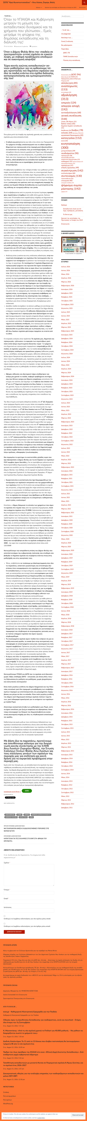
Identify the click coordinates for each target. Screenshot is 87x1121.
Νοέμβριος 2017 (66, 637)
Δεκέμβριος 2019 (67, 558)
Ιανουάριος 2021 (66, 516)
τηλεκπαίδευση (67, 178)
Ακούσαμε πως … (67, 37)
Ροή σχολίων (7, 1100)
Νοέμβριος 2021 (66, 478)
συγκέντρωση (72, 170)
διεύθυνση (66, 130)
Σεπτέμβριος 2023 (67, 395)
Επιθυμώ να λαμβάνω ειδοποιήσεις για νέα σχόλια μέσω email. (27, 919)
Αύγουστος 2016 (67, 690)
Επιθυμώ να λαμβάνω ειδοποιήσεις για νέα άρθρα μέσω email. (27, 926)
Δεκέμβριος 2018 (67, 596)
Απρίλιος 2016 (66, 702)
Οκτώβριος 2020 (67, 528)
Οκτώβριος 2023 (67, 391)
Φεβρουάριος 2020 (67, 550)
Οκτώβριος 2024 (67, 346)
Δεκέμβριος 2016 (67, 675)
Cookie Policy (41, 1117)
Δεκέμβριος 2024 (67, 338)
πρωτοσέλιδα (70, 253)
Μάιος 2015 (65, 739)
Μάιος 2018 (65, 615)
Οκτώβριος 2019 (67, 565)
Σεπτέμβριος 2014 (67, 770)
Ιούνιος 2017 (65, 652)
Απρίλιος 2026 (66, 278)
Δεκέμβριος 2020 (67, 520)
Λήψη (27, 790)
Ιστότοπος (7, 907)
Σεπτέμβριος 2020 (67, 531)
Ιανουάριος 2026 (66, 289)
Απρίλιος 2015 (66, 743)
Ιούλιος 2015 (65, 732)
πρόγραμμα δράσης (68, 163)
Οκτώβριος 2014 (67, 766)
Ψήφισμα (65, 80)
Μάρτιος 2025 (66, 327)
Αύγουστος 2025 (67, 308)
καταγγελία (23, 817)
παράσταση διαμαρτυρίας (70, 159)
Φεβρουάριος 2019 (67, 588)
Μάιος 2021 (65, 501)
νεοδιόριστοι (70, 153)
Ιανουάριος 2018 (66, 630)
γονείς (20, 814)
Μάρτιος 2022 (66, 463)
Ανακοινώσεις (66, 74)
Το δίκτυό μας (67, 214)
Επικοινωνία (82, 7)
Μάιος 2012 (65, 796)
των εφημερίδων (77, 253)
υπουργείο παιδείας (67, 182)
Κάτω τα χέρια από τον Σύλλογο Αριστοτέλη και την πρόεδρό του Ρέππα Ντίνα (30, 951)
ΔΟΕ (76, 74)
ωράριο (64, 191)
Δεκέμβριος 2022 (67, 429)
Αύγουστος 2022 (67, 444)
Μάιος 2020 (65, 539)
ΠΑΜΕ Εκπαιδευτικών (70, 56)
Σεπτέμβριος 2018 (67, 607)
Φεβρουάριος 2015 (67, 751)
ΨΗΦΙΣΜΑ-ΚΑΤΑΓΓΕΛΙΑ (30, 991)
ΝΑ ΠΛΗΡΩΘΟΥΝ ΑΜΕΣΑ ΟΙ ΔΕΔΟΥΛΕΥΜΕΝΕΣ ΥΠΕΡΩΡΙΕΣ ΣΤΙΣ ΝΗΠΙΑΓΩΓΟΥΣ (26, 828)
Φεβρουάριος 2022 (67, 467)
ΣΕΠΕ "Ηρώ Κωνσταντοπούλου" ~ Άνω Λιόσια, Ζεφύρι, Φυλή (29, 2)
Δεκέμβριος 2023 (67, 384)
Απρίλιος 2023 (66, 414)
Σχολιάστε (34, 46)
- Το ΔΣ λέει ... (8, 16)
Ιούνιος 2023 (65, 407)
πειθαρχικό (66, 161)
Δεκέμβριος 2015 (67, 717)
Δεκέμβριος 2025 (67, 293)
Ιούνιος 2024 (65, 361)
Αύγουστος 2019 (67, 573)
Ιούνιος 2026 (65, 270)
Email (6, 898)
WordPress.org (8, 1104)
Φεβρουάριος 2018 (67, 626)
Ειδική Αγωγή (65, 77)
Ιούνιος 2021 (65, 497)
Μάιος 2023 (65, 410)
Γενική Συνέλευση (67, 41)
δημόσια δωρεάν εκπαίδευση (41, 814)
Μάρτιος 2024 (66, 372)
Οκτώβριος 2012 (67, 789)
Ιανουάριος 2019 (66, 592)
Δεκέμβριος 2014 (67, 758)
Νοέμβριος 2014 (66, 762)
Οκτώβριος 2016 (67, 683)
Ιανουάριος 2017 (66, 671)
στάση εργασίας (70, 168)
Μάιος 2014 (65, 777)
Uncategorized (66, 34)
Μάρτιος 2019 (66, 584)
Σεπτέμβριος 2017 (67, 645)
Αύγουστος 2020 (67, 535)
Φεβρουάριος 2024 (67, 376)
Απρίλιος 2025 (66, 323)
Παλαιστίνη (67, 79)
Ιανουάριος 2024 (66, 380)
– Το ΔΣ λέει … (66, 30)
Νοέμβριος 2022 (66, 433)
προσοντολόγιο (78, 161)
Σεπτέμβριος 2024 (67, 350)
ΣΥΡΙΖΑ (77, 79)
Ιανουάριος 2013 (66, 781)
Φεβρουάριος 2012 (67, 804)
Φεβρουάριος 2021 (67, 512)
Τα (66, 253)
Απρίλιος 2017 (66, 660)
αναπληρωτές (10, 814)
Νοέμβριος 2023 (66, 388)
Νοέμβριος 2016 (66, 679)
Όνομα (7, 890)
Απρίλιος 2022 (66, 459)
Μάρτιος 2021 (66, 509)
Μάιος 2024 (65, 365)
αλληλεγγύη (69, 83)
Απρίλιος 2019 (66, 581)
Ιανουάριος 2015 (66, 755)
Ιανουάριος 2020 (66, 554)
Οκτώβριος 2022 (67, 437)
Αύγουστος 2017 (67, 649)
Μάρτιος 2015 (66, 747)
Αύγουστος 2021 (67, 490)
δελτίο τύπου (68, 124)
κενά (31, 817)
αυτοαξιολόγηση (71, 113)
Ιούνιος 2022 (65, 452)
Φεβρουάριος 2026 (67, 285)
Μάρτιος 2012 (66, 800)
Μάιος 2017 (65, 656)
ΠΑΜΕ (74, 77)
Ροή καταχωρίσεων (9, 1096)
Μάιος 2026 (65, 274)
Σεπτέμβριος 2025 (67, 304)
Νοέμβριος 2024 (66, 342)
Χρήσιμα (38, 7)
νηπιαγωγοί (66, 155)
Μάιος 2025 (65, 319)
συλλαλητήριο (68, 173)
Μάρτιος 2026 (66, 282)
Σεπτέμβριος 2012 (67, 792)
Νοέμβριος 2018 (66, 599)
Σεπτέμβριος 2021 (67, 486)
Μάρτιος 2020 (66, 546)
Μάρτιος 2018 (66, 622)
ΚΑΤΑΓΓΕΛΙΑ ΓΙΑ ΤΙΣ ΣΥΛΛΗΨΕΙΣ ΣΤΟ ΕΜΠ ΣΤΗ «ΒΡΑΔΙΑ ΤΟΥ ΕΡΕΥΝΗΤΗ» (25, 838)
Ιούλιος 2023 (65, 403)
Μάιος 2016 (65, 698)
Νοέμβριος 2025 (66, 297)
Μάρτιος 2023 (66, 418)
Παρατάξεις (65, 49)
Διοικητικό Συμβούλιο (22, 46)
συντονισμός (71, 176)
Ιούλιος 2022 (65, 448)
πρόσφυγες (67, 165)
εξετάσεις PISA (78, 133)
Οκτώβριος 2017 (67, 641)
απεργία (68, 103)
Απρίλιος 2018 (66, 618)
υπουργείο (66, 180)
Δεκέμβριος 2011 (67, 807)
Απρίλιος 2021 (66, 505)
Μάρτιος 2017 (66, 664)
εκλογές (66, 133)
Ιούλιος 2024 (65, 357)
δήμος (27, 814)
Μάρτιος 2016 (66, 705)
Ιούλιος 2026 (65, 267)
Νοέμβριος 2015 (66, 720)
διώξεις (77, 130)
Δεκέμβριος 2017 (67, 633)
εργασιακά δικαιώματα (72, 135)
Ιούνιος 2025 (65, 316)
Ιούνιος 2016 (65, 694)
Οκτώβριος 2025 (67, 301)
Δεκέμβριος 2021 (67, 475)
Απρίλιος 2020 (66, 543)
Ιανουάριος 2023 (66, 425)
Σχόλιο (7, 863)
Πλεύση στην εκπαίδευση (71, 60)
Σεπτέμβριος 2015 (67, 728)
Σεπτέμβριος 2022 (67, 441)
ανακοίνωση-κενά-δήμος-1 (12, 791)
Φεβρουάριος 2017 (67, 668)
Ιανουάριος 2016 (66, 713)
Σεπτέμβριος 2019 (67, 569)
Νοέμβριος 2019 (66, 562)
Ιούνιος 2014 (65, 773)
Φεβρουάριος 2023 (67, 422)
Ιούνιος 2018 (65, 611)
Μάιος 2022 (65, 456)
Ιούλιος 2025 (65, 312)
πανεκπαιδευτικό (67, 157)
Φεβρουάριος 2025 (67, 331)
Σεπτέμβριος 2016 (67, 686)
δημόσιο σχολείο (11, 817)
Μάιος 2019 (65, 577)
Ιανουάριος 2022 (66, 471)
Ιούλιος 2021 (65, 494)
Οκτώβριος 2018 (67, 603)
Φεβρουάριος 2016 (67, 709)
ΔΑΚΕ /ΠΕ (66, 53)
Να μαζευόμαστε (66, 45)
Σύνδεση (6, 1092)
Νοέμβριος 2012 (66, 785)
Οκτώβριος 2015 (67, 724)
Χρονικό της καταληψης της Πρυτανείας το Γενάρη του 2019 (60, 7)
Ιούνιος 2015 (65, 736)
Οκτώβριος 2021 (67, 482)
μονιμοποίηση (68, 151)
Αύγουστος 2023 (67, 399)
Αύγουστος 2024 (67, 354)
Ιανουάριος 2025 (66, 335)
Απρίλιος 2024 (66, 369)
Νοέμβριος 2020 (66, 524)
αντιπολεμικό (66, 92)
